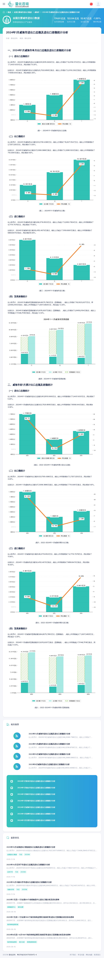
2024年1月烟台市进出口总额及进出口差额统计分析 (36, 788)
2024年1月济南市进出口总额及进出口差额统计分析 (36, 801)
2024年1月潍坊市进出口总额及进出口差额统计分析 (36, 794)
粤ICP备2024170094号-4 (27, 955)
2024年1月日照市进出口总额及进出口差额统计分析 (36, 820)
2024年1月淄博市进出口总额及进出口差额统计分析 (36, 814)
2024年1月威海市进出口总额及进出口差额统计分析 (36, 807)
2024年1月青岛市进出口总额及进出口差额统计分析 (36, 781)
